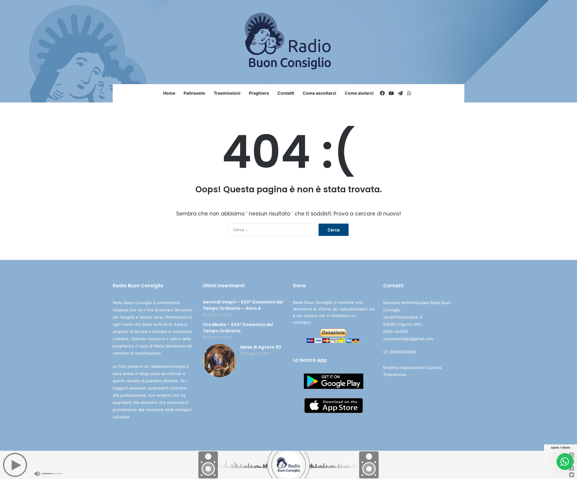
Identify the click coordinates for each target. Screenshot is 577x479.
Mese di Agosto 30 (260, 347)
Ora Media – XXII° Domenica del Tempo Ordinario (238, 328)
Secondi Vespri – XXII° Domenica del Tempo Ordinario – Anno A (243, 305)
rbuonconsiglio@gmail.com (408, 338)
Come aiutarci (359, 93)
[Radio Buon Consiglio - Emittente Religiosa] (288, 42)
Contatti (285, 93)
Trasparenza (394, 374)
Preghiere (259, 93)
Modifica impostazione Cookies (412, 367)
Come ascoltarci (319, 93)
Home (169, 93)
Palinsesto (194, 93)
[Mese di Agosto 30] (219, 360)
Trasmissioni (227, 93)
